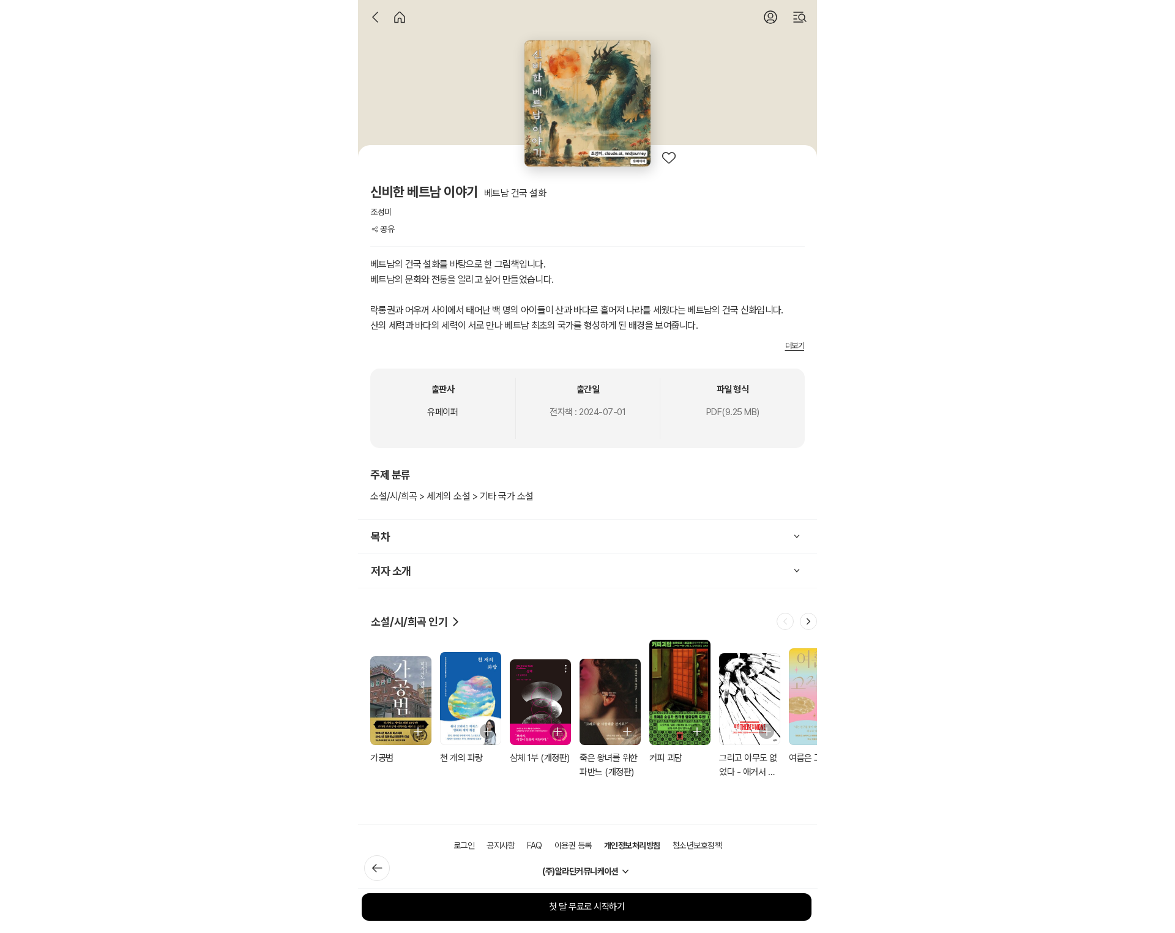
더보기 (795, 345)
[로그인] (770, 17)
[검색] (800, 17)
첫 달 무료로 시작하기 (586, 906)
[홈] (399, 17)
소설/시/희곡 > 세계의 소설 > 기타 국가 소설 (452, 496)
